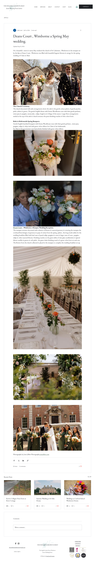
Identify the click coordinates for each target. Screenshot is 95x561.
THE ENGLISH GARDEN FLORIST (14, 6)
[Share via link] (28, 460)
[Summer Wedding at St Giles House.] (47, 487)
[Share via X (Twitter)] (18, 460)
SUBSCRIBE (78, 541)
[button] (43, 7)
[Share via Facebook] (14, 460)
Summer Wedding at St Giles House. (45, 499)
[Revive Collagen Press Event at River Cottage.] (17, 487)
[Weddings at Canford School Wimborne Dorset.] (77, 487)
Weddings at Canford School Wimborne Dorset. (75, 499)
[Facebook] (16, 543)
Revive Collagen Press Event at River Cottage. (16, 499)
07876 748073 (17, 551)
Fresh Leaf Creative (50, 556)
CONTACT (78, 543)
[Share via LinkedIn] (23, 460)
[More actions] (81, 30)
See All (89, 476)
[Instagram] (18, 543)
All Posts (6, 17)
